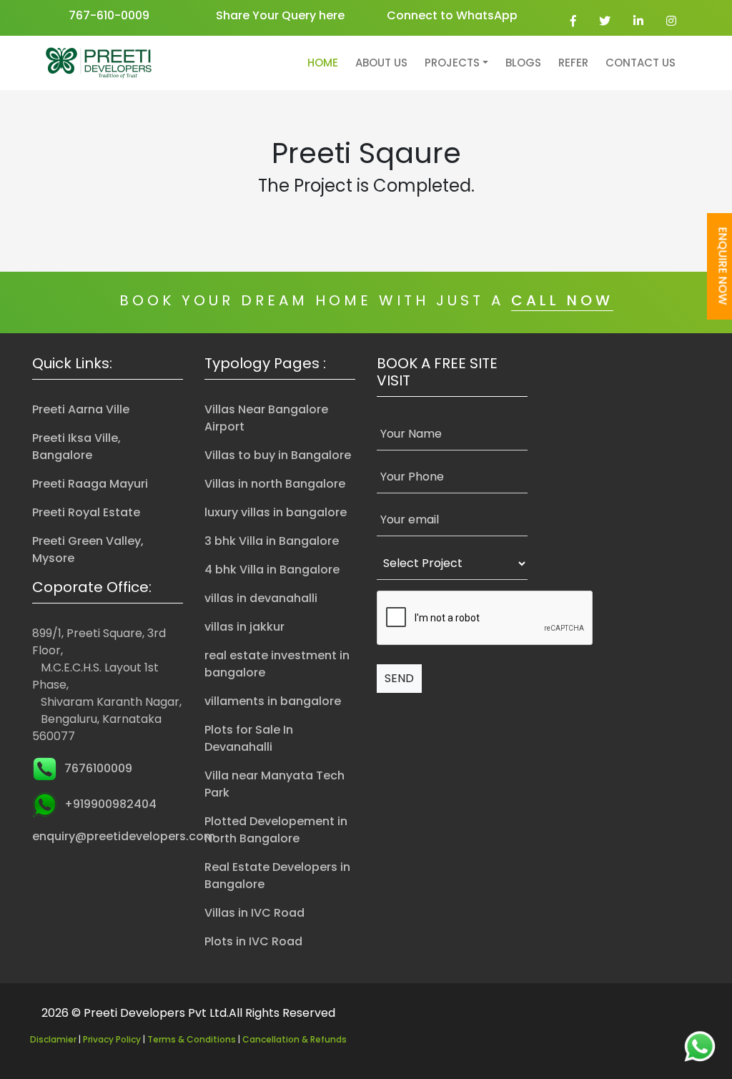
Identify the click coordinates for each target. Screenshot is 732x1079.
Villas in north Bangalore (274, 484)
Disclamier (53, 1039)
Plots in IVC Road (253, 941)
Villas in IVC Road (254, 913)
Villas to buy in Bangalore (277, 455)
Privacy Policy (112, 1039)
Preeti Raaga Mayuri (90, 484)
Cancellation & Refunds (294, 1039)
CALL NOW (562, 300)
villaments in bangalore (272, 701)
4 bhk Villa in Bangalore (272, 569)
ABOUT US (381, 62)
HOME (322, 62)
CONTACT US (640, 62)
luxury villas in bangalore (275, 512)
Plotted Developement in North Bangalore (275, 830)
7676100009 (98, 768)
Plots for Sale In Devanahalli (248, 738)
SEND (399, 678)
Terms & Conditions (191, 1039)
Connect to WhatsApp (452, 15)
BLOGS (523, 62)
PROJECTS (452, 62)
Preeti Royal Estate (86, 512)
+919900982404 (110, 804)
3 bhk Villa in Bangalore (271, 541)
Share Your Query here (280, 15)
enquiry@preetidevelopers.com (123, 836)
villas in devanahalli (260, 598)
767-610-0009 (109, 15)
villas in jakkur (244, 627)
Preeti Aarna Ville (80, 409)
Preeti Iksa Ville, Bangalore (76, 446)
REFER (573, 62)
